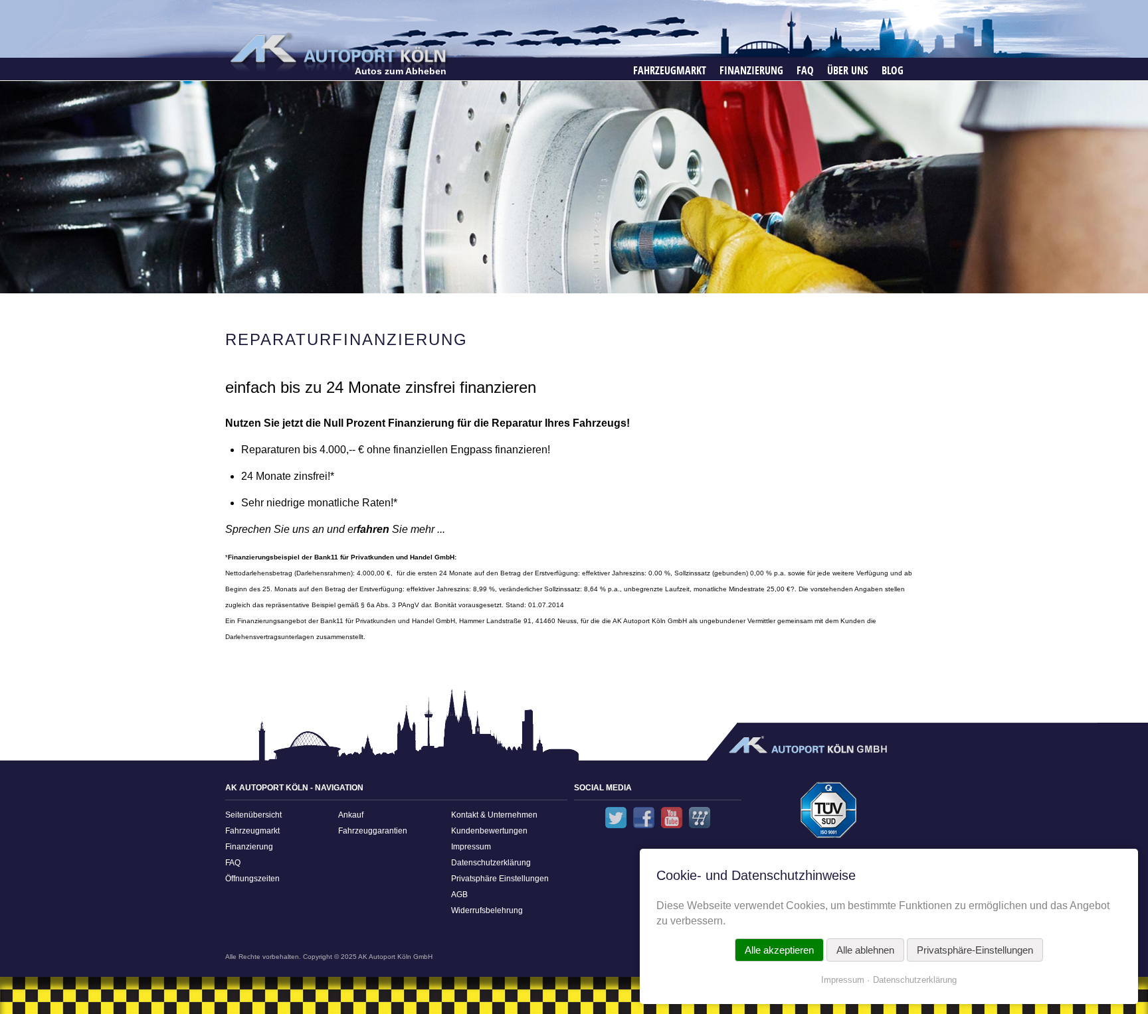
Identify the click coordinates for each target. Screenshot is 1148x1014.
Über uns (847, 70)
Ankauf (350, 815)
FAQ (805, 70)
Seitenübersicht (253, 815)
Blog (893, 70)
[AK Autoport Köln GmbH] (336, 51)
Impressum (471, 846)
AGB (459, 894)
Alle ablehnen (865, 950)
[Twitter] (616, 817)
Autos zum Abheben (400, 71)
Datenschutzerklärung (491, 862)
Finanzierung (751, 70)
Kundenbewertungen (489, 830)
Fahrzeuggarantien (372, 830)
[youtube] (671, 817)
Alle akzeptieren (779, 950)
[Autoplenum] (699, 817)
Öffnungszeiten (252, 878)
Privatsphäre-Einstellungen (975, 950)
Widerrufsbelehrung (487, 910)
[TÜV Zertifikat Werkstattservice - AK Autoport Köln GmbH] (829, 814)
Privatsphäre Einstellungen (500, 878)
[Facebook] (643, 817)
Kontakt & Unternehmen (494, 815)
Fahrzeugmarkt (669, 70)
